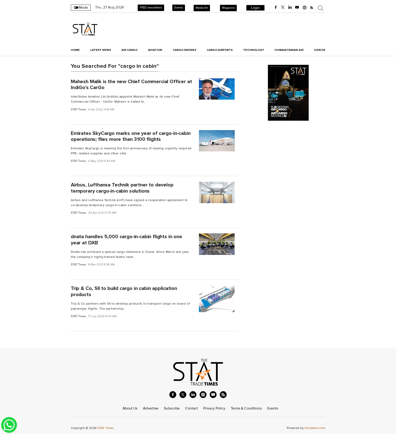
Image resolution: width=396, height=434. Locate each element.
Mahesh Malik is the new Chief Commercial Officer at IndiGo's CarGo (131, 84)
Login (255, 7)
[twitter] (283, 7)
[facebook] (275, 7)
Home (75, 50)
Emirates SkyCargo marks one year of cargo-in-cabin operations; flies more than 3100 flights (131, 136)
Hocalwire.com (315, 428)
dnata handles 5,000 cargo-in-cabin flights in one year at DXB (126, 239)
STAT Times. (106, 428)
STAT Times (78, 109)
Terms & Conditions (246, 408)
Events (178, 7)
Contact (191, 408)
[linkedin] (289, 7)
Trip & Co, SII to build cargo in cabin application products (124, 291)
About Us (130, 408)
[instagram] (304, 7)
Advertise (150, 408)
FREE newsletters (151, 7)
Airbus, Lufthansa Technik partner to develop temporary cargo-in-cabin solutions (122, 188)
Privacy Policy (214, 408)
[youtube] (297, 7)
